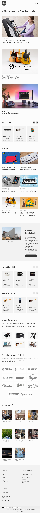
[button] (8, 241)
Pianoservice (4, 477)
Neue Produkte (5, 481)
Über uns (4, 474)
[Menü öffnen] (37, 3)
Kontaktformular (31, 255)
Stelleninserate (25, 481)
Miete (3, 480)
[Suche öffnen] (35, 3)
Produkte (4, 475)
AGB (23, 482)
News (3, 472)
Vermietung (4, 478)
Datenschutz (25, 479)
